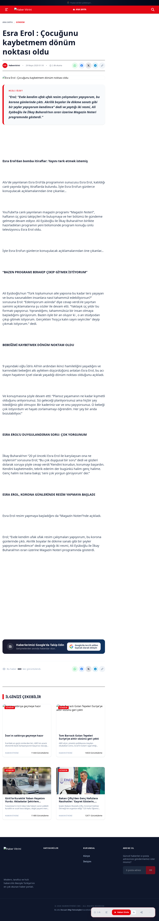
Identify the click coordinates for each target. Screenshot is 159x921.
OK (150, 870)
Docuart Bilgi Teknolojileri (71, 910)
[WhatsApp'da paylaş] (75, 65)
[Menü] (6, 9)
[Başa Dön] (149, 912)
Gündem (20, 22)
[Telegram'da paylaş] (95, 65)
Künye (86, 855)
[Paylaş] (141, 912)
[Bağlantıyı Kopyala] (102, 65)
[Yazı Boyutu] (106, 912)
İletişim (87, 861)
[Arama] (152, 9)
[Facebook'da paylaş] (81, 65)
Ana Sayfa (81, 9)
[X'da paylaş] (88, 65)
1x (134, 912)
